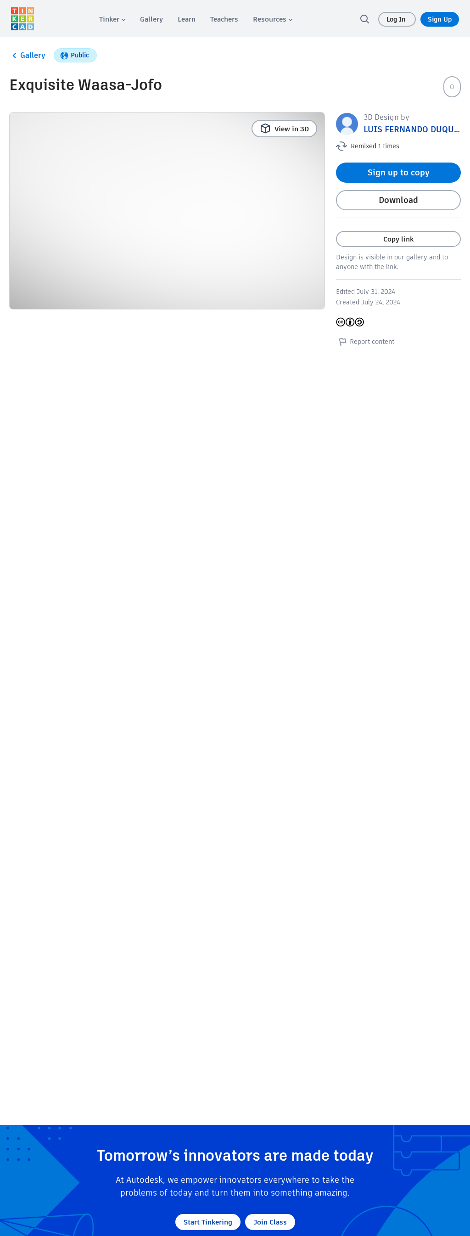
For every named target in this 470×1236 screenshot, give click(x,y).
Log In (397, 19)
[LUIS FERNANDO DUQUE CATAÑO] (347, 123)
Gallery (32, 55)
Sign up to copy (399, 172)
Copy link (398, 239)
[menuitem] (112, 19)
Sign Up (440, 19)
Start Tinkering (208, 1222)
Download (398, 200)
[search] (364, 19)
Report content (372, 341)
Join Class (270, 1222)
